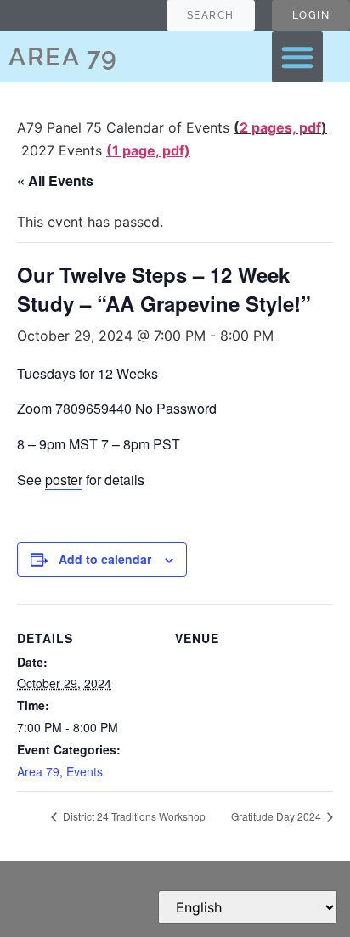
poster (63, 479)
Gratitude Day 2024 (277, 816)
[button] (297, 56)
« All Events (55, 180)
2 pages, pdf (280, 127)
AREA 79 (63, 56)
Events (84, 771)
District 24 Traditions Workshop (133, 816)
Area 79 (38, 771)
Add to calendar (105, 558)
